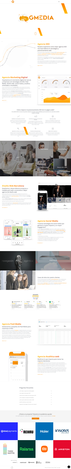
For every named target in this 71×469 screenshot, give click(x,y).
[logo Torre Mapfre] (9, 449)
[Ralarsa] (27, 449)
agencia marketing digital (61, 52)
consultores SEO (44, 53)
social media (53, 54)
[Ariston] (62, 449)
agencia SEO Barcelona (54, 279)
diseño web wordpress (15, 196)
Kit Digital (53, 415)
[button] (11, 305)
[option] (14, 462)
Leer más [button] (13, 308)
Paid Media (48, 53)
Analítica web (48, 284)
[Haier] (44, 431)
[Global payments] (9, 431)
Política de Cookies (53, 467)
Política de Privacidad (48, 467)
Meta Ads (41, 232)
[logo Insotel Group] (62, 431)
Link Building (53, 53)
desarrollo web (43, 54)
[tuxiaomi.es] (44, 449)
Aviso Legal (58, 467)
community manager (59, 54)
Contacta (35, 418)
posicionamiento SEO (17, 94)
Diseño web (57, 53)
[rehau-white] (27, 431)
